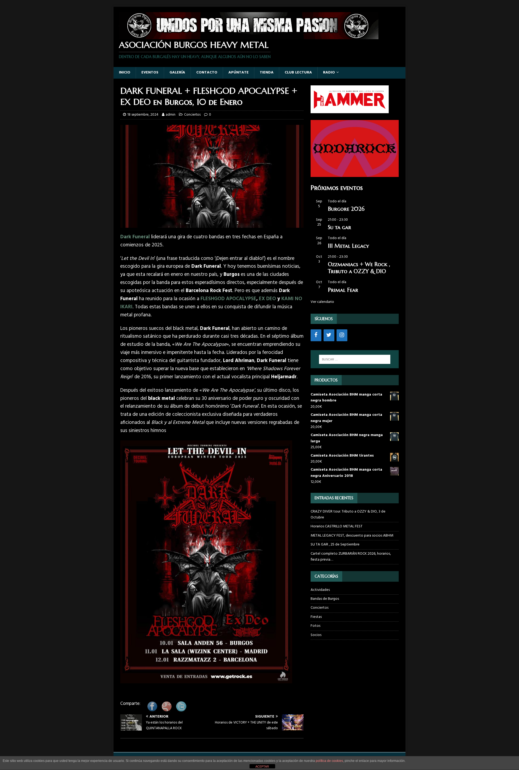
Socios (316, 635)
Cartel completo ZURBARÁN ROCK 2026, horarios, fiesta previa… (351, 557)
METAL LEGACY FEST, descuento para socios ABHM (352, 536)
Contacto (206, 72)
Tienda (267, 72)
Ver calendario (322, 302)
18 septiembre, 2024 (142, 115)
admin (170, 115)
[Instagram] (342, 335)
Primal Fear (343, 290)
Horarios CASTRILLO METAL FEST (336, 526)
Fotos (315, 626)
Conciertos (192, 115)
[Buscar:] (354, 359)
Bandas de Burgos (325, 599)
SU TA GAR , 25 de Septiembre (335, 544)
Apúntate (238, 72)
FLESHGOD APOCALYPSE (228, 299)
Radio (329, 72)
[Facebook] (316, 335)
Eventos (149, 72)
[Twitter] (329, 335)
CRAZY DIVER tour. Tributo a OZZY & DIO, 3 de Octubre (348, 514)
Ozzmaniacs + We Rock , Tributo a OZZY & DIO (359, 268)
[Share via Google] (166, 710)
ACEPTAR (262, 766)
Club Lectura (298, 72)
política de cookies (329, 761)
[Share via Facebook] (152, 710)
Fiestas (316, 617)
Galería (177, 72)
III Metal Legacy (348, 246)
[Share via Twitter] (181, 710)
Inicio (124, 72)
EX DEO (267, 299)
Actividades (320, 590)
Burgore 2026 (346, 209)
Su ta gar (339, 227)
